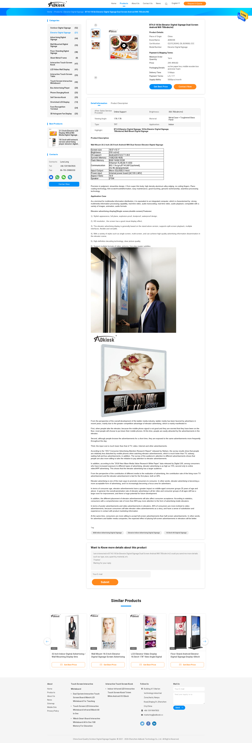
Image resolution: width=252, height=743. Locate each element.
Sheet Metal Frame (64, 58)
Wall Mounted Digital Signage (64, 45)
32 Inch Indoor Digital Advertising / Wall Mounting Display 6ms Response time (66, 657)
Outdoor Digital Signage (64, 28)
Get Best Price (161, 86)
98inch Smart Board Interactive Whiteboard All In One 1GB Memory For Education (86, 722)
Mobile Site (52, 707)
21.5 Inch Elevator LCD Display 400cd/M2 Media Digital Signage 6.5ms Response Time (68, 133)
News (49, 700)
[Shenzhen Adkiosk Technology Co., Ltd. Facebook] (148, 723)
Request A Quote (195, 3)
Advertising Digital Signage (64, 38)
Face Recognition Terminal (64, 108)
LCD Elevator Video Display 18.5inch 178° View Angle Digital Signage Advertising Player (143, 657)
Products (51, 692)
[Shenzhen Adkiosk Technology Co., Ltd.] (57, 4)
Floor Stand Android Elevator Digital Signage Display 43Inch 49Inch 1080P (182, 657)
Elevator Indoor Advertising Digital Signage (144, 533)
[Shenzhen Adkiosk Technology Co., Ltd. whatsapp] (57, 177)
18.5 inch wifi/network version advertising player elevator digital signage (68, 142)
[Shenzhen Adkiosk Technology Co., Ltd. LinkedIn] (154, 723)
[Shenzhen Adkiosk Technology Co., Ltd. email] (51, 177)
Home (49, 689)
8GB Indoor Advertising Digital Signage (107, 533)
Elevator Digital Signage (64, 33)
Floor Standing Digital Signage (64, 52)
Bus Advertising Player (64, 88)
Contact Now (64, 184)
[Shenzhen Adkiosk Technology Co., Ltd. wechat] (64, 177)
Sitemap (50, 703)
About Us (51, 696)
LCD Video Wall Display (64, 69)
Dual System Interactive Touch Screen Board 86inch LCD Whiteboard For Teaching (86, 697)
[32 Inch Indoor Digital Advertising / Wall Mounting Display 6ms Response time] (65, 632)
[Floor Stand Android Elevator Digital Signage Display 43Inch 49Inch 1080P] (184, 632)
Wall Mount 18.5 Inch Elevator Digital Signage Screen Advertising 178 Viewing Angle (105, 657)
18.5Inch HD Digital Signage (176, 533)
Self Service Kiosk (64, 97)
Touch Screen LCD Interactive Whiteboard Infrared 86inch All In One (86, 710)
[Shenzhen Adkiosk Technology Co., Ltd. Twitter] (142, 723)
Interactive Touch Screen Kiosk (64, 64)
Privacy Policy (53, 711)
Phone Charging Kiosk (64, 93)
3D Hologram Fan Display (64, 114)
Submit (105, 582)
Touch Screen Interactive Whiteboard (64, 82)
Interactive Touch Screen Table (64, 75)
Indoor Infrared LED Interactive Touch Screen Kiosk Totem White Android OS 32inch (121, 692)
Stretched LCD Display (64, 102)
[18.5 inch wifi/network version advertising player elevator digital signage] (53, 142)
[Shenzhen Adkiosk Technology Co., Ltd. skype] (70, 177)
